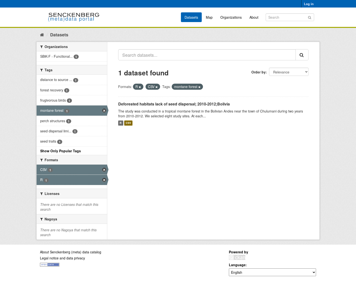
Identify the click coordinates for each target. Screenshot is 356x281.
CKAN (237, 257)
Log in (309, 3)
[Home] (42, 34)
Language (237, 264)
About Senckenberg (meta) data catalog (70, 251)
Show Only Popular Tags (60, 150)
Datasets (191, 17)
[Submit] (310, 17)
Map (209, 17)
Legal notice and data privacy (62, 258)
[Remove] (140, 87)
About (253, 17)
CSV (128, 123)
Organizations (231, 17)
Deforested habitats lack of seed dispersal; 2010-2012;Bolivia (174, 104)
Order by (258, 72)
